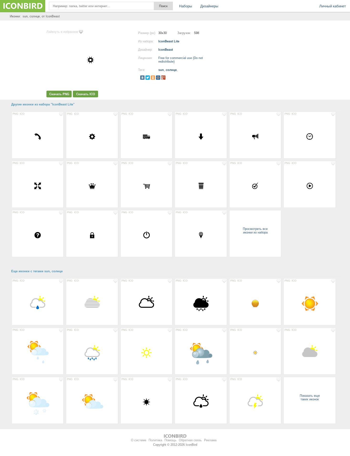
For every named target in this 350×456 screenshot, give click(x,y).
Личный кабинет (332, 6)
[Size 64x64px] (37, 303)
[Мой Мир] (158, 77)
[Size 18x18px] (255, 352)
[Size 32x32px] (255, 303)
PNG (15, 113)
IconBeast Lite (168, 41)
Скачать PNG (59, 94)
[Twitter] (147, 77)
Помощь (170, 440)
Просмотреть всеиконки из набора (255, 230)
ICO (22, 113)
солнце (171, 70)
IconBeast (165, 49)
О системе (138, 440)
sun (161, 70)
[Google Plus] (163, 77)
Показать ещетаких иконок (310, 397)
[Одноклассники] (153, 77)
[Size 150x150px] (309, 303)
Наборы (185, 6)
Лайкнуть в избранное (62, 32)
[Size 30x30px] (37, 136)
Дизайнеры (209, 6)
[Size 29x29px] (309, 136)
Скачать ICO (85, 94)
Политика (155, 440)
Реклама (210, 440)
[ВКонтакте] (142, 77)
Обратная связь (190, 440)
